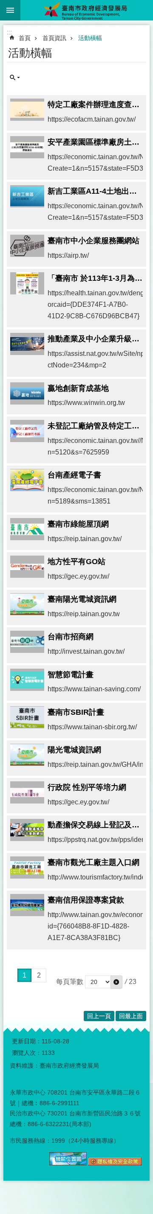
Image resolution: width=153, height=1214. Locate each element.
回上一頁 (99, 1016)
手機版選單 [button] (10, 10)
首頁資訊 (54, 38)
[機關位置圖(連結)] (68, 1163)
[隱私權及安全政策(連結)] (115, 1163)
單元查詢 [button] (15, 77)
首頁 (25, 38)
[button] (116, 981)
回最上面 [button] (131, 1016)
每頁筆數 (69, 981)
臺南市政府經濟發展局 (86, 10)
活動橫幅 (90, 38)
